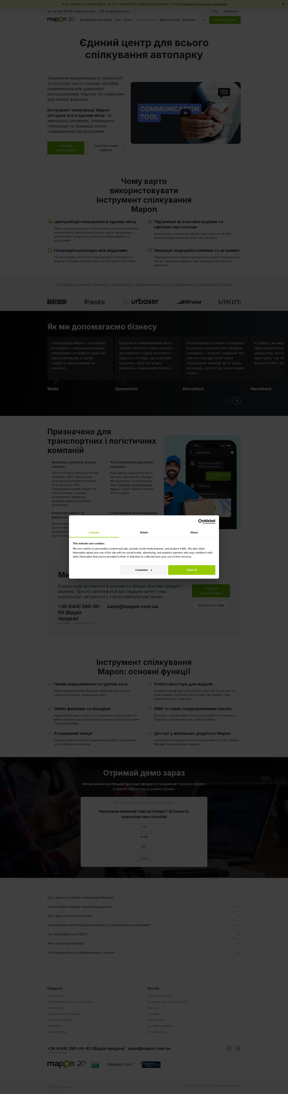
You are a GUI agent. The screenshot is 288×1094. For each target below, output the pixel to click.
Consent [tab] (94, 532)
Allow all (192, 569)
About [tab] (194, 532)
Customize (141, 569)
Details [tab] (144, 532)
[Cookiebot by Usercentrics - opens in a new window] (200, 521)
